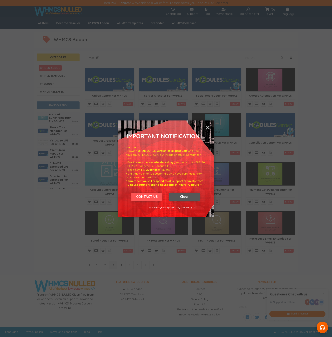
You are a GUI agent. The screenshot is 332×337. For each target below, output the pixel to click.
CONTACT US (147, 196)
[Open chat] (322, 327)
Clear (184, 196)
